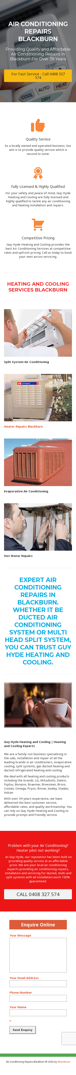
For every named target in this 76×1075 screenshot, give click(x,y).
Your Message (20, 935)
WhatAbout (64, 1061)
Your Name (18, 1007)
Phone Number (21, 992)
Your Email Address (24, 978)
